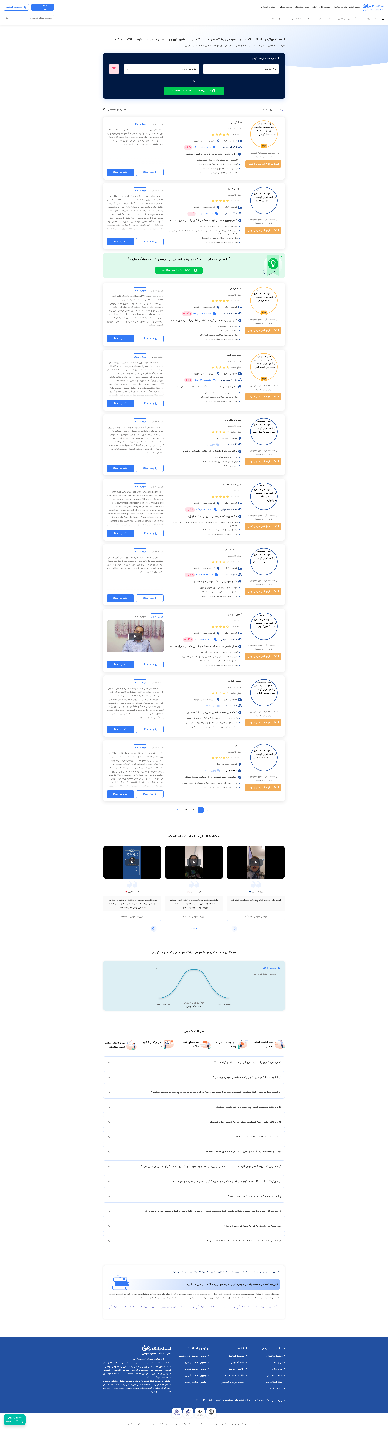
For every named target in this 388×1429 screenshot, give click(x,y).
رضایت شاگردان (340, 7)
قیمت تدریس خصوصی (232, 1382)
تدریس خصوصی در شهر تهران (249, 1272)
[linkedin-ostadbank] (210, 1402)
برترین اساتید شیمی (196, 1375)
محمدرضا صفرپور (233, 745)
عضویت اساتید (236, 1356)
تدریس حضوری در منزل (264, 974)
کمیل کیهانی (235, 614)
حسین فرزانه (235, 681)
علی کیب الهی (234, 355)
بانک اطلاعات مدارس (233, 1375)
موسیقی (269, 18)
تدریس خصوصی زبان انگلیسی (155, 1370)
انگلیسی (352, 18)
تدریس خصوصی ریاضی (115, 1366)
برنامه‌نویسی (297, 18)
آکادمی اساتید (236, 1369)
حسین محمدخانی (233, 550)
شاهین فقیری (234, 188)
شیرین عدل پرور (233, 420)
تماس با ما (277, 1369)
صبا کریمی (236, 122)
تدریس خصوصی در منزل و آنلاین (138, 1363)
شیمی (321, 18)
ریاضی (341, 18)
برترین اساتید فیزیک (196, 1369)
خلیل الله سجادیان (232, 484)
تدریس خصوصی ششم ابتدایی (134, 1373)
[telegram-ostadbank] (203, 1402)
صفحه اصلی (354, 7)
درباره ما (278, 1362)
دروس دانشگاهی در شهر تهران (219, 1272)
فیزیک (331, 18)
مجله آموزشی (237, 1362)
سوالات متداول (285, 7)
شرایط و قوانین (275, 1388)
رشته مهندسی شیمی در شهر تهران (188, 1272)
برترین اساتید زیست (196, 1382)
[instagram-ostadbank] (197, 1402)
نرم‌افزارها (282, 18)
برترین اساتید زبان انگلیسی (192, 1356)
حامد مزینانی (235, 288)
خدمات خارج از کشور (321, 7)
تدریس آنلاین (269, 968)
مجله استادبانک (302, 7)
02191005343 (262, 1400)
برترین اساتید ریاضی (196, 1362)
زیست (311, 18)
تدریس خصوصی (272, 1272)
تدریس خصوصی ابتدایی (125, 1370)
